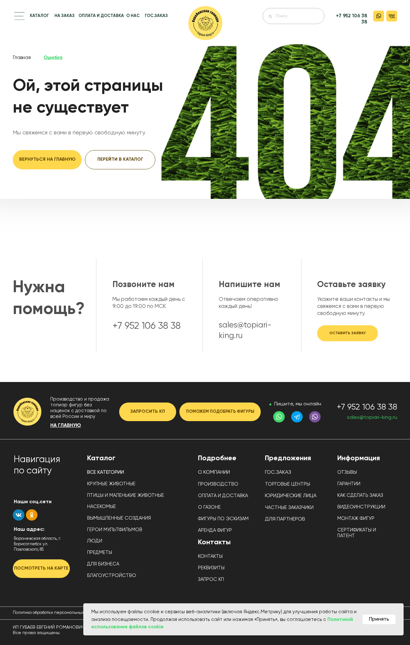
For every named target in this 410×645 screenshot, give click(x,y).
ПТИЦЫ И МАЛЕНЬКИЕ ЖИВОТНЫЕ (125, 495)
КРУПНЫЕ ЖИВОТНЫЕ (111, 483)
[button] (19, 16)
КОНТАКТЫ (210, 556)
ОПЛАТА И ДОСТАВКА (101, 16)
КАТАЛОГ (39, 16)
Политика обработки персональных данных (56, 613)
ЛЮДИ (94, 541)
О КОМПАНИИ (214, 472)
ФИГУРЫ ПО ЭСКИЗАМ (223, 518)
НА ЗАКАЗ (64, 16)
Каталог (101, 458)
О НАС (133, 16)
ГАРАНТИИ (348, 483)
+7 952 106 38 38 (367, 407)
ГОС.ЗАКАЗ (156, 16)
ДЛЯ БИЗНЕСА (103, 564)
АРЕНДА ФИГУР (215, 530)
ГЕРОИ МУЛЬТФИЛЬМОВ (114, 529)
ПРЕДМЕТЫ (99, 552)
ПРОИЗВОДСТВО (218, 484)
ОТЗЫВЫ (347, 472)
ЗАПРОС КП (211, 579)
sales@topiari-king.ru (372, 417)
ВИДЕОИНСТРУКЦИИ (361, 507)
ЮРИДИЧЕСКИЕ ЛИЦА (290, 495)
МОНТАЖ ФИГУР (355, 518)
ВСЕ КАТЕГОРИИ (105, 472)
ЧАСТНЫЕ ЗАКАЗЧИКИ (289, 507)
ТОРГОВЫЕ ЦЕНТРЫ (287, 484)
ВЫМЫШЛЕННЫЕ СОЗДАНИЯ (119, 518)
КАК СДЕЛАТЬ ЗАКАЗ (360, 495)
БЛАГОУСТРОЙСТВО (111, 575)
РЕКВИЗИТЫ (211, 567)
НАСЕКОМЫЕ (101, 506)
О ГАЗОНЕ (209, 507)
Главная (22, 57)
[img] (205, 23)
